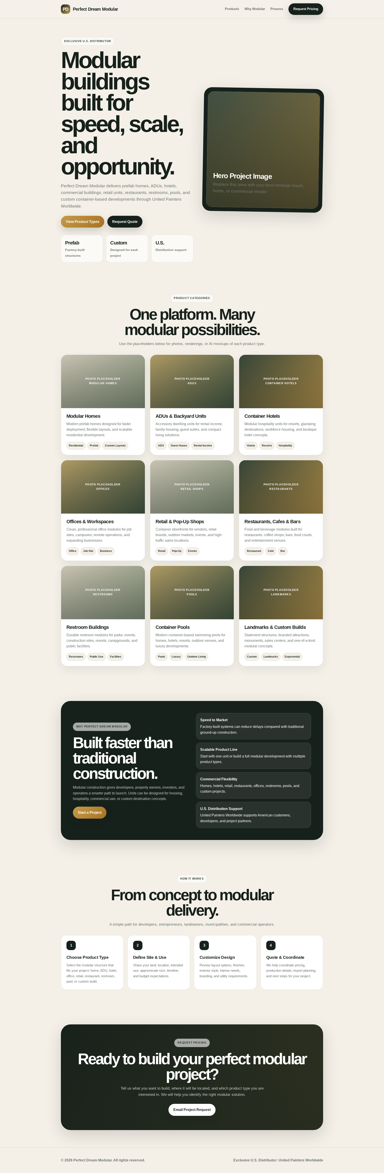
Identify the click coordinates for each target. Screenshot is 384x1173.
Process (276, 9)
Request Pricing (305, 9)
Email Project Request (192, 1110)
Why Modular (254, 9)
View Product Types (82, 222)
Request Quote (125, 222)
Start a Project (90, 812)
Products (232, 9)
